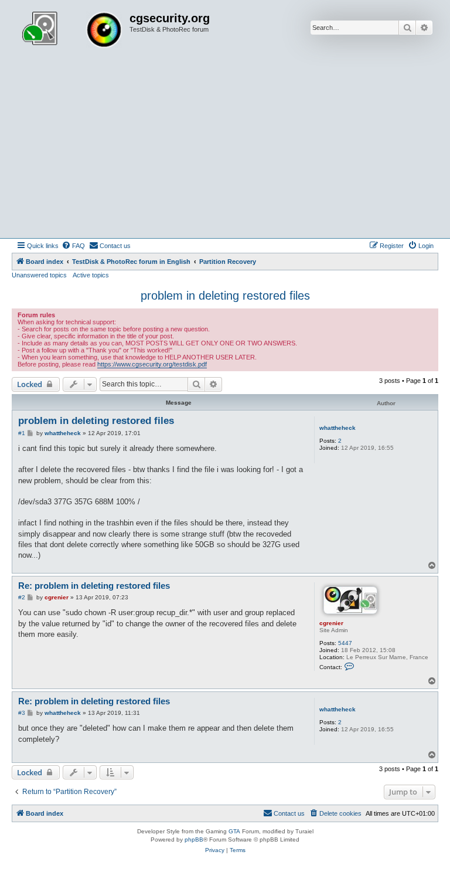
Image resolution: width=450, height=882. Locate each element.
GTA (234, 831)
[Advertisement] (225, 150)
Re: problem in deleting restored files (94, 586)
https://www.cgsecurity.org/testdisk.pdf (152, 364)
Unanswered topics (39, 275)
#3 (21, 713)
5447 (345, 643)
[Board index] (72, 31)
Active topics (91, 275)
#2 (21, 597)
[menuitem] (73, 246)
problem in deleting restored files (225, 295)
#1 (21, 433)
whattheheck (337, 428)
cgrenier (331, 623)
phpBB (194, 839)
